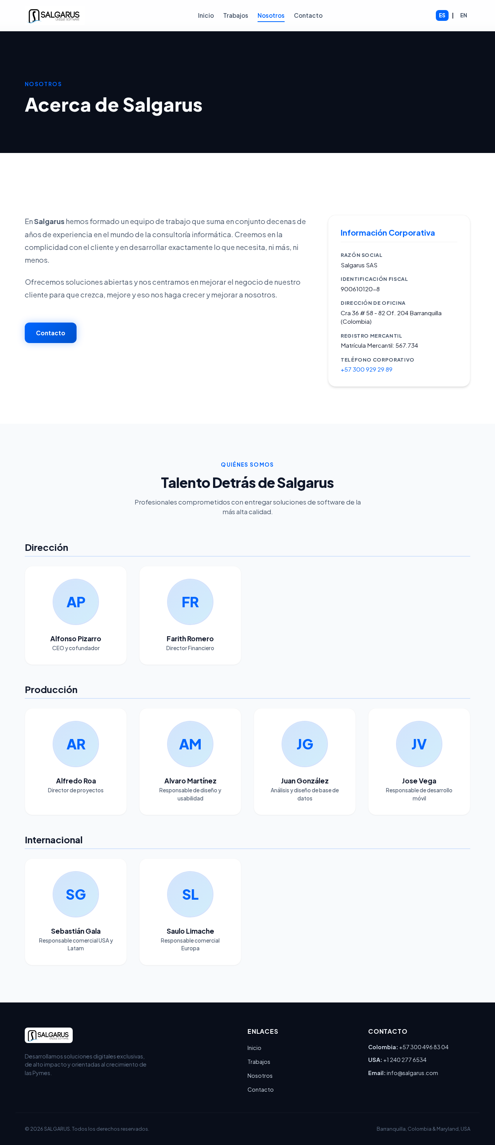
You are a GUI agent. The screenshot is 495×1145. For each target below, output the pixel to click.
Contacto (308, 15)
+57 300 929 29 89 (367, 369)
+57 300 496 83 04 (424, 1046)
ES (442, 15)
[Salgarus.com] (55, 15)
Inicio (206, 15)
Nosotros (271, 15)
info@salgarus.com (412, 1072)
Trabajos (235, 15)
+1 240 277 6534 (405, 1059)
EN (463, 15)
